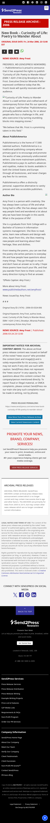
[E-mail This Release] (16, 52)
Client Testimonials (9, 756)
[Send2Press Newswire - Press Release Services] (12, 12)
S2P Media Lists (8, 707)
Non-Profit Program (9, 717)
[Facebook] (28, 2)
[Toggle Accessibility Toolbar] (45, 818)
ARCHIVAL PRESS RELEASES (18, 485)
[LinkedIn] (37, 2)
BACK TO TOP (25, 611)
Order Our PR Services (11, 721)
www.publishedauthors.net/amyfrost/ (22, 289)
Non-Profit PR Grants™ (11, 765)
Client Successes (8, 761)
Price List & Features (10, 703)
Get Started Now (25, 643)
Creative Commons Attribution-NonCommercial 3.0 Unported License (23, 573)
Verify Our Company (10, 751)
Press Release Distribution (12, 689)
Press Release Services (11, 684)
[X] (23, 2)
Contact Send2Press (9, 770)
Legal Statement (15, 804)
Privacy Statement (31, 804)
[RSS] (46, 2)
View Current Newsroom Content (25, 422)
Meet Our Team (8, 747)
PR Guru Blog (7, 775)
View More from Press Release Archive (24, 417)
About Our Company (10, 742)
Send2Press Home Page (11, 737)
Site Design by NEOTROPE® (25, 807)
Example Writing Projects (12, 698)
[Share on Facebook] (4, 52)
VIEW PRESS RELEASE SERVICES (25, 467)
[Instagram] (41, 2)
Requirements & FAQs (10, 712)
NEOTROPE (17, 785)
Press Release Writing (10, 693)
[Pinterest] (32, 2)
